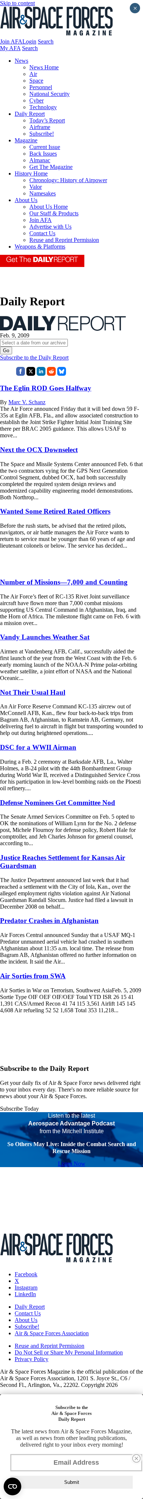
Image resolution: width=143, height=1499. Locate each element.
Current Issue (44, 147)
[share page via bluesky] (61, 374)
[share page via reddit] (51, 374)
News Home (44, 67)
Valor (35, 187)
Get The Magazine (51, 167)
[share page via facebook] (20, 374)
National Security (49, 94)
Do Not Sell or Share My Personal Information (69, 1352)
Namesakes (42, 193)
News (21, 61)
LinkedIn (25, 1294)
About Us (26, 200)
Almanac (39, 160)
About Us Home (48, 207)
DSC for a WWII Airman (38, 747)
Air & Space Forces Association (52, 1333)
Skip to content (17, 3)
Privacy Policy (31, 1359)
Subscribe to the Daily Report (34, 357)
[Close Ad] (136, 1458)
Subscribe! (41, 134)
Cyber (36, 100)
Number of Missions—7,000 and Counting (64, 582)
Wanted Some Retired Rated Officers (55, 511)
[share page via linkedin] (41, 374)
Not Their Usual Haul (32, 692)
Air (33, 74)
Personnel (40, 87)
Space (36, 80)
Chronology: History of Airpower (68, 180)
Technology (43, 107)
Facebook (26, 1274)
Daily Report (30, 114)
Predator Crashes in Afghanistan (49, 920)
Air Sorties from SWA (33, 976)
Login (29, 41)
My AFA (10, 48)
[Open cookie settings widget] (12, 1486)
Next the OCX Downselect (39, 450)
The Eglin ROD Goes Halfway (45, 388)
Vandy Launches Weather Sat (44, 637)
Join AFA (11, 41)
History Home (31, 173)
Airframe (39, 127)
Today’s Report (47, 120)
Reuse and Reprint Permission (64, 240)
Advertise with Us (50, 226)
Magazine (26, 140)
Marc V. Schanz (26, 402)
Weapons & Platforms (40, 246)
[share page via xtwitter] (30, 374)
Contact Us (42, 233)
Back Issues (43, 153)
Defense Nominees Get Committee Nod (57, 802)
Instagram (26, 1287)
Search (46, 41)
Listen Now (71, 1163)
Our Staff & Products (53, 213)
